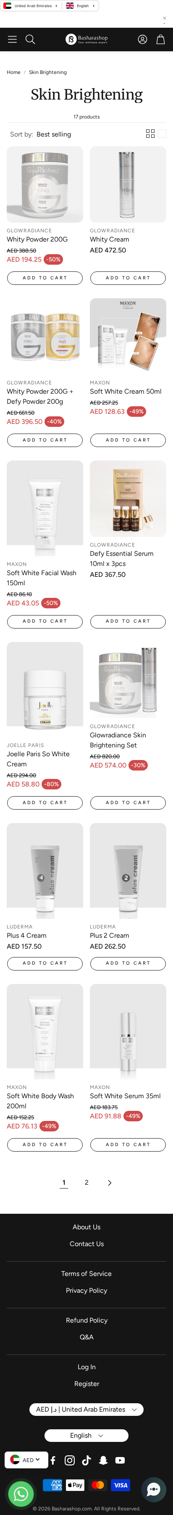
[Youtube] (120, 1460)
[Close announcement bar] (164, 18)
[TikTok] (86, 1460)
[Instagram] (70, 1460)
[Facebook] (53, 1460)
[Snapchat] (103, 1460)
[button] (12, 39)
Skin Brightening (48, 72)
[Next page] (109, 1182)
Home (14, 72)
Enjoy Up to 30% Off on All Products (114, 20)
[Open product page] (45, 184)
